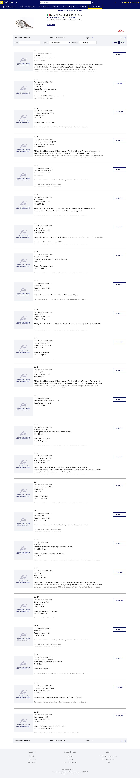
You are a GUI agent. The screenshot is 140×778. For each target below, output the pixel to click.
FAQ (108, 762)
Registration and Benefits (108, 756)
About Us (32, 756)
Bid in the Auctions (108, 759)
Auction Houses (68, 7)
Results (56, 7)
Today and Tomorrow (27, 7)
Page (87, 38)
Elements (61, 38)
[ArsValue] (9, 2)
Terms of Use (76, 773)
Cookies (69, 773)
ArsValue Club (95, 7)
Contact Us (32, 759)
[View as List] (122, 37)
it (116, 2)
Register (70, 759)
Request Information (70, 762)
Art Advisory (32, 762)
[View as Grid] (125, 37)
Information (51, 25)
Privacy (62, 773)
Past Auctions (44, 7)
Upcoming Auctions (9, 7)
